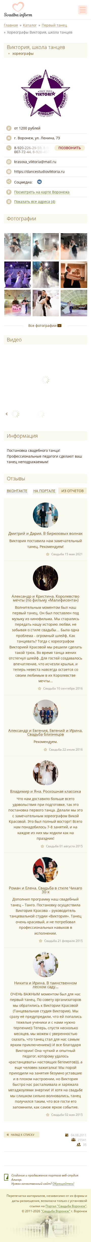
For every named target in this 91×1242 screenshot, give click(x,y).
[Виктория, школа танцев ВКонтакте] (39, 181)
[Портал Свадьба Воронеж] (18, 10)
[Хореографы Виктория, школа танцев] (17, 245)
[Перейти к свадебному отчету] (45, 515)
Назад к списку (22, 1135)
